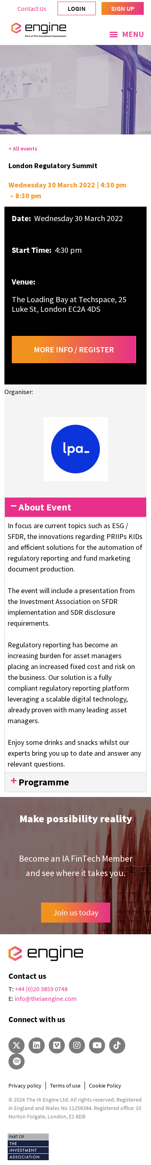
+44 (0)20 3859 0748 (41, 989)
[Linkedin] (37, 1045)
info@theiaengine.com (45, 998)
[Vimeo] (57, 1045)
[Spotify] (16, 1061)
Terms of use (65, 1085)
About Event (45, 507)
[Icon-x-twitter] (16, 1045)
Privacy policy (24, 1085)
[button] (126, 34)
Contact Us (31, 8)
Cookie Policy (105, 1085)
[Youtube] (97, 1045)
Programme (44, 782)
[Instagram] (77, 1045)
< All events (22, 148)
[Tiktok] (117, 1045)
